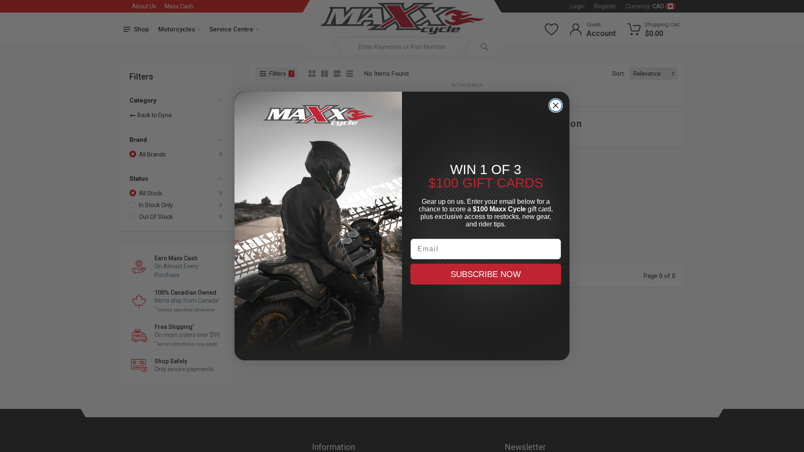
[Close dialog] (555, 105)
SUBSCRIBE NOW (486, 274)
